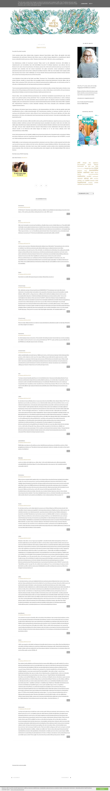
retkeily (79, 180)
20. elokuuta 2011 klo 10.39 (24, 335)
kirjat (96, 168)
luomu (79, 174)
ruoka (87, 180)
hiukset (96, 164)
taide (96, 180)
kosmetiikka (93, 170)
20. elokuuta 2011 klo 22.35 (24, 476)
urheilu (96, 182)
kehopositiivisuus (80, 168)
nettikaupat (95, 176)
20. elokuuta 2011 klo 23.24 (24, 505)
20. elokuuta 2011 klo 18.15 (24, 442)
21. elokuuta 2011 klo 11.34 (24, 578)
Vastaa (68, 213)
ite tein (87, 166)
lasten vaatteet (83, 172)
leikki (92, 172)
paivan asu (88, 178)
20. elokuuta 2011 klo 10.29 (24, 287)
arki (78, 163)
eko (90, 162)
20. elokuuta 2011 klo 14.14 (24, 375)
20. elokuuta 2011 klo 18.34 (24, 459)
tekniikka (90, 182)
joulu (93, 166)
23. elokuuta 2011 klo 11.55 (24, 660)
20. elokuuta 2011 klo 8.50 (24, 222)
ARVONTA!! (24, 157)
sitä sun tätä (41, 44)
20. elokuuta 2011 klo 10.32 (24, 320)
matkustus (81, 176)
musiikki (89, 176)
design (84, 162)
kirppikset (79, 170)
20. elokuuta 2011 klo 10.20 (24, 274)
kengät (87, 168)
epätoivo (95, 162)
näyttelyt (80, 178)
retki (83, 180)
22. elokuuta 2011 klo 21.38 (24, 641)
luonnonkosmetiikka (93, 174)
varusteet (85, 184)
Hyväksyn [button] (102, 788)
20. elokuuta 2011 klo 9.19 (24, 243)
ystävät (90, 184)
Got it (90, 3)
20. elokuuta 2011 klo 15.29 (24, 398)
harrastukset (81, 164)
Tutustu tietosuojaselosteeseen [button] (17, 789)
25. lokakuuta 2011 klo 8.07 (24, 709)
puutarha (96, 178)
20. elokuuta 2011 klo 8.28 (24, 207)
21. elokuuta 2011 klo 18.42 (24, 615)
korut (85, 170)
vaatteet (79, 184)
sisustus (92, 180)
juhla (97, 166)
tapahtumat (81, 182)
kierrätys (91, 168)
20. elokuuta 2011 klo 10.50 (24, 352)
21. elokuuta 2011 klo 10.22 (24, 538)
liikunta (96, 172)
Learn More (84, 3)
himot (89, 164)
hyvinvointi (80, 166)
